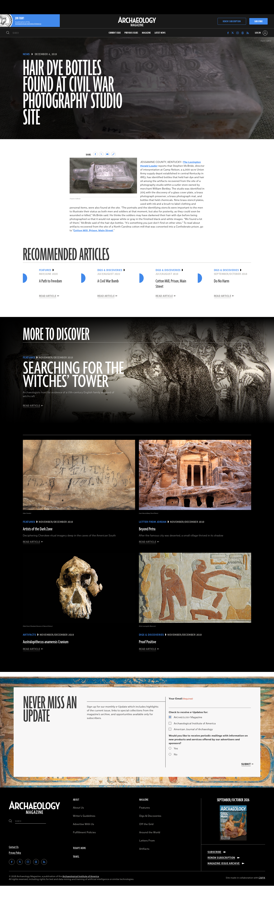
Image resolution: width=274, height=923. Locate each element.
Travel (76, 857)
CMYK (262, 877)
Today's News (79, 848)
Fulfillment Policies (84, 832)
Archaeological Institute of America (195, 723)
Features (144, 807)
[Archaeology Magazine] (34, 814)
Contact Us (14, 847)
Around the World (149, 832)
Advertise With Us (83, 824)
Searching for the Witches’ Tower (73, 375)
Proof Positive (147, 642)
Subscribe (258, 21)
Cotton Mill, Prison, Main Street (93, 230)
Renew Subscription (232, 21)
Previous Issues (131, 33)
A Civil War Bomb (108, 281)
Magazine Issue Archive (224, 863)
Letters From (147, 840)
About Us (78, 807)
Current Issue (115, 33)
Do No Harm (221, 281)
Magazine (188, 717)
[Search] (7, 33)
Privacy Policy (15, 853)
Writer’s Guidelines (84, 816)
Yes (176, 748)
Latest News (160, 33)
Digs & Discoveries (150, 816)
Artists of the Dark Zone (37, 529)
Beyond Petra (147, 529)
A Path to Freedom (50, 281)
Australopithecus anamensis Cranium (45, 642)
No (175, 754)
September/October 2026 (233, 800)
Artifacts (144, 849)
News (26, 54)
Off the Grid (146, 824)
